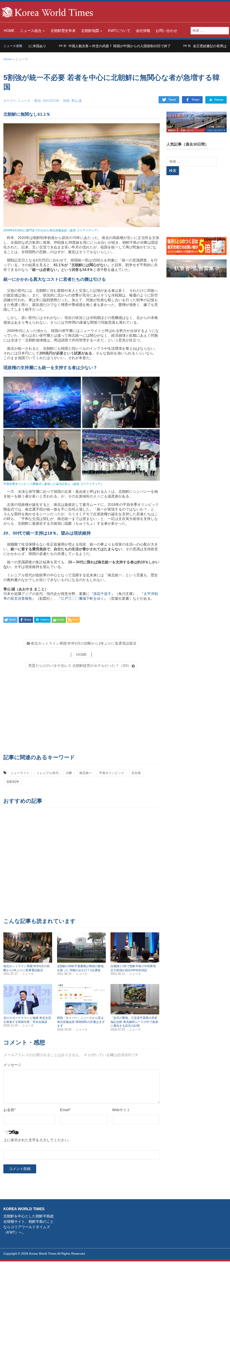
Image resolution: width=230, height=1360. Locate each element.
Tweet (172, 99)
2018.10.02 (64, 1029)
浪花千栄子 (102, 594)
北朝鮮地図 (90, 31)
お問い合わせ (166, 31)
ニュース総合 (31, 31)
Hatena (218, 99)
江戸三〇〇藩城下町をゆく (82, 598)
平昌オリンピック (111, 773)
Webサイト (121, 1110)
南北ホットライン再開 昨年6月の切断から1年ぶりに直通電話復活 (83, 643)
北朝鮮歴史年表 (63, 31)
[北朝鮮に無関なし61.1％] (81, 175)
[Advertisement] (81, 710)
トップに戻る (215, 1351)
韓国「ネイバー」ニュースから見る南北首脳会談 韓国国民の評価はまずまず (81, 1021)
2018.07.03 (118, 1029)
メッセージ (12, 1065)
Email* (65, 1110)
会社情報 (143, 31)
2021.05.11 (118, 973)
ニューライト (20, 773)
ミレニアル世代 (48, 773)
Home (7, 59)
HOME (9, 31)
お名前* (9, 1110)
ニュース (24, 100)
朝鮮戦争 (13, 781)
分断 (69, 773)
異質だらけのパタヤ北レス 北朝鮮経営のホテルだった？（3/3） (79, 666)
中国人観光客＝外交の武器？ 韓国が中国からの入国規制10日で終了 (94, 46)
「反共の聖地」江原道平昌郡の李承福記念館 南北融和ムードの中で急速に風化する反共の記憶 (134, 1021)
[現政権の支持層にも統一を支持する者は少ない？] (81, 428)
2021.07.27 (11, 973)
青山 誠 (76, 100)
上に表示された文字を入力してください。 (37, 1140)
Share (195, 99)
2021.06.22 (64, 973)
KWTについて (119, 31)
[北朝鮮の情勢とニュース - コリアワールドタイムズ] (47, 12)
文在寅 (136, 773)
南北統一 (85, 773)
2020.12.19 (11, 1025)
